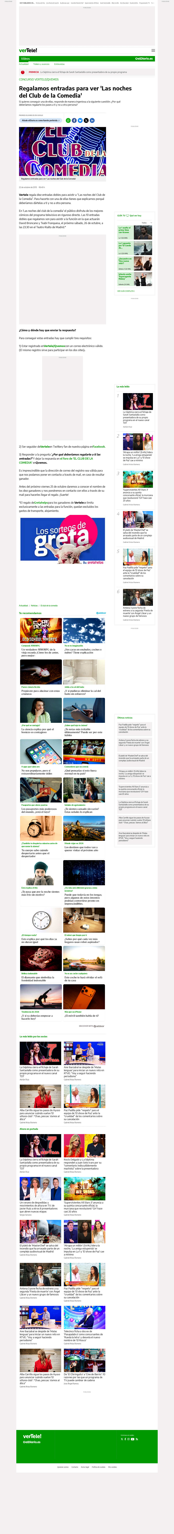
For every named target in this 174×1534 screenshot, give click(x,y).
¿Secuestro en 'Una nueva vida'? (125, 261)
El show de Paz (40, 3)
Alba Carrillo (115, 3)
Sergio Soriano (26, 1215)
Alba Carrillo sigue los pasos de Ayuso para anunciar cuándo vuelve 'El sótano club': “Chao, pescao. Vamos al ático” (40, 1115)
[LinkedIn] (92, 120)
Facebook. (99, 446)
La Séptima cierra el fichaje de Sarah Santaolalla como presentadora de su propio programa (83, 72)
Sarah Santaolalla (105, 3)
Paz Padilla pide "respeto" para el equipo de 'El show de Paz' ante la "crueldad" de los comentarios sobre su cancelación (137, 573)
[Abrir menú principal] (153, 50)
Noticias (34, 605)
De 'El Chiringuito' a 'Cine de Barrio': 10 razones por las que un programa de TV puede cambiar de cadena (84, 1377)
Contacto (75, 1467)
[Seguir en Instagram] (128, 1439)
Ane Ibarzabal (124, 3)
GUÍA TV (129, 215)
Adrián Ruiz (24, 1079)
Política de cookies (98, 1467)
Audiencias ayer (64, 3)
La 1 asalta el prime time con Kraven (124, 230)
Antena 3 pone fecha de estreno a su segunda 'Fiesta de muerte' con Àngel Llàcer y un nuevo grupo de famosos (40, 1291)
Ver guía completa (125, 291)
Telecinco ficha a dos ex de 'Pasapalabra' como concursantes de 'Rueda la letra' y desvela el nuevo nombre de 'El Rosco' (83, 1336)
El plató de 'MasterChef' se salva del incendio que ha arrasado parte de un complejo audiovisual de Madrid (39, 1248)
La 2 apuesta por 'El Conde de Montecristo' (125, 245)
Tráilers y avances (41, 64)
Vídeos (25, 58)
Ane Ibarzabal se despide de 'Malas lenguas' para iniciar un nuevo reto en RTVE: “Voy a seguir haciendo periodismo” (84, 1072)
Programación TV (144, 3)
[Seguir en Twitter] (122, 1439)
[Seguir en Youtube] (132, 1439)
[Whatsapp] (68, 120)
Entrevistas (59, 64)
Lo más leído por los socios (33, 1036)
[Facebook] (74, 120)
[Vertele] (32, 1436)
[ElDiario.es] (144, 58)
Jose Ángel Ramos (71, 1383)
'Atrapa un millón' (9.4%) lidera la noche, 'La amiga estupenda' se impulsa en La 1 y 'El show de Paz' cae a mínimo (84, 1250)
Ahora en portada (29, 1129)
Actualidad (23, 64)
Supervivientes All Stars (92, 3)
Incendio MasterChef (77, 3)
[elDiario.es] (31, 1441)
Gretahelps (41, 502)
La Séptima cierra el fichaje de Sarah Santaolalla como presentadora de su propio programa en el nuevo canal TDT (39, 1072)
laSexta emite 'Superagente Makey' (125, 276)
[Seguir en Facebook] (125, 1439)
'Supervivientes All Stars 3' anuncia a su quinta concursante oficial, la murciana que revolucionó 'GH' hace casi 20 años (83, 1207)
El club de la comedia (49, 605)
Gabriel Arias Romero (72, 1079)
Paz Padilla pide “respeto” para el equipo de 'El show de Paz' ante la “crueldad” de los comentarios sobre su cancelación (83, 1115)
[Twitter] (86, 120)
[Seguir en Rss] (137, 1439)
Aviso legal (85, 1467)
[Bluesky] (80, 120)
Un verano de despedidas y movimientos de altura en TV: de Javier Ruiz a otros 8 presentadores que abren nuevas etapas (39, 1207)
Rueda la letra (134, 3)
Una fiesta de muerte (52, 3)
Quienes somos (63, 1467)
